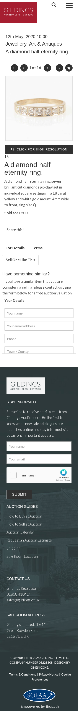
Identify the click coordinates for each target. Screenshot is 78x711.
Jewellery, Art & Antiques (33, 44)
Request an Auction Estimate (29, 540)
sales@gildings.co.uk (22, 600)
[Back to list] (14, 68)
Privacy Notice (48, 674)
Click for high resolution (41, 149)
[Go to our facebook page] (10, 572)
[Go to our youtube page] (28, 572)
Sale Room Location (22, 556)
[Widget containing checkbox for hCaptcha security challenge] (39, 475)
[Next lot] (47, 68)
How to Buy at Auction (24, 516)
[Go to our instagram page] (48, 229)
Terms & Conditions (22, 674)
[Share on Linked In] (40, 229)
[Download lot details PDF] (59, 68)
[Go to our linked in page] (19, 572)
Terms (37, 248)
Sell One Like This (20, 259)
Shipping (13, 548)
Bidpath (52, 706)
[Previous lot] (24, 68)
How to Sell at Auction (24, 524)
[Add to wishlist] (69, 68)
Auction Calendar (20, 532)
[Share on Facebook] (31, 229)
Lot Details (15, 248)
